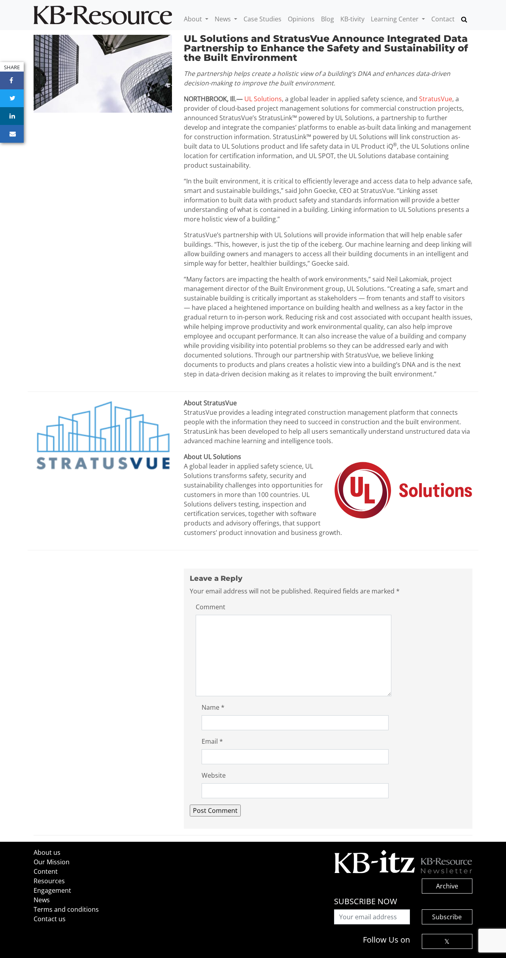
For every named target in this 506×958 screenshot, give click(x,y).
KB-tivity (352, 19)
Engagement (52, 890)
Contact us (50, 919)
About (194, 19)
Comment (210, 607)
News (223, 19)
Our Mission (52, 862)
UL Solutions (263, 98)
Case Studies (262, 19)
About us (47, 852)
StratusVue (435, 98)
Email (212, 741)
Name (213, 707)
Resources (49, 881)
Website (214, 775)
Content (46, 871)
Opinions (301, 19)
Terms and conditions (66, 909)
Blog (327, 19)
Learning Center (395, 19)
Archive (447, 886)
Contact (443, 19)
